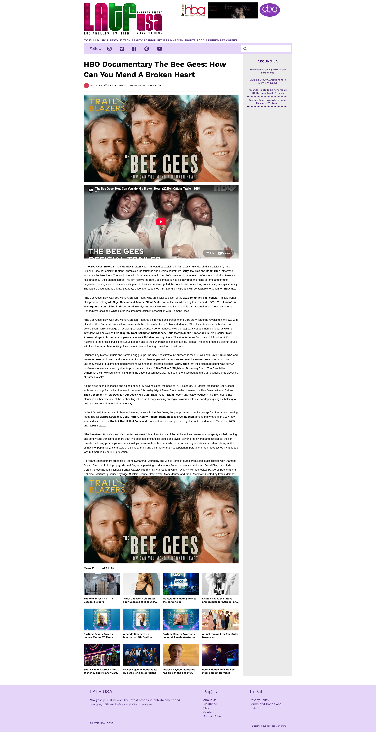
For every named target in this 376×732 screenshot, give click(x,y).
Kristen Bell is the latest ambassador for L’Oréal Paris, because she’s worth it (220, 600)
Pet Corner (229, 40)
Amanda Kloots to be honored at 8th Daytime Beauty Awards (137, 636)
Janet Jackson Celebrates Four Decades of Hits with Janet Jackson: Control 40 (139, 600)
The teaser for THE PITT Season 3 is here (98, 600)
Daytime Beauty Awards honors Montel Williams (98, 636)
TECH (126, 40)
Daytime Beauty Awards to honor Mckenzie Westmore (179, 636)
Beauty (137, 40)
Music (101, 40)
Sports (189, 40)
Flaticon (255, 708)
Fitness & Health (170, 40)
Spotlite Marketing (276, 726)
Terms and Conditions (265, 704)
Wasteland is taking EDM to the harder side (179, 600)
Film (92, 40)
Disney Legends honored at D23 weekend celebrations (140, 671)
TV (86, 40)
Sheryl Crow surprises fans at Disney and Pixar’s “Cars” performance (101, 671)
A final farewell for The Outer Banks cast (220, 636)
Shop (207, 708)
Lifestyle (114, 40)
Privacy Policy (259, 700)
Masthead (210, 704)
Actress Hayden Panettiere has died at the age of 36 (179, 671)
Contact (208, 712)
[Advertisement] (233, 27)
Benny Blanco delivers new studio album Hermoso (218, 671)
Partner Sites (212, 716)
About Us (209, 700)
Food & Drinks (208, 40)
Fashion (150, 40)
